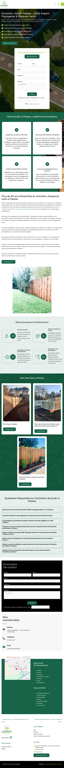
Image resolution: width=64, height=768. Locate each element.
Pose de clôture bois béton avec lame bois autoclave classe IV (47, 425)
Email (19, 69)
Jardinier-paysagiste (42, 701)
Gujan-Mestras (40, 682)
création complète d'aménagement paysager (22, 209)
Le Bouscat (40, 674)
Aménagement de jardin (43, 693)
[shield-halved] (26, 104)
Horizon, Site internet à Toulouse (53, 764)
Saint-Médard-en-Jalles (43, 676)
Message (20, 81)
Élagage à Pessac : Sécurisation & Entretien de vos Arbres (15, 720)
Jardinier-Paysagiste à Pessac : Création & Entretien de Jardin (48, 720)
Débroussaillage (41, 697)
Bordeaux (39, 678)
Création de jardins (6, 746)
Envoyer (32, 94)
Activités (36, 732)
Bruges (38, 680)
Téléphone (20, 75)
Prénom (19, 63)
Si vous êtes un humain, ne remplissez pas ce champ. (31, 97)
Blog (35, 730)
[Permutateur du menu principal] (62, 4)
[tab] (32, 509)
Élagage (39, 699)
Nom (34, 63)
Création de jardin (41, 695)
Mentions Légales (38, 734)
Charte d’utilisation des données (42, 736)
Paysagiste (39, 703)
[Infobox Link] (16, 630)
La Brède (39, 670)
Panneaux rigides (10, 424)
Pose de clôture (41, 705)
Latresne (39, 672)
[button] (55, 4)
